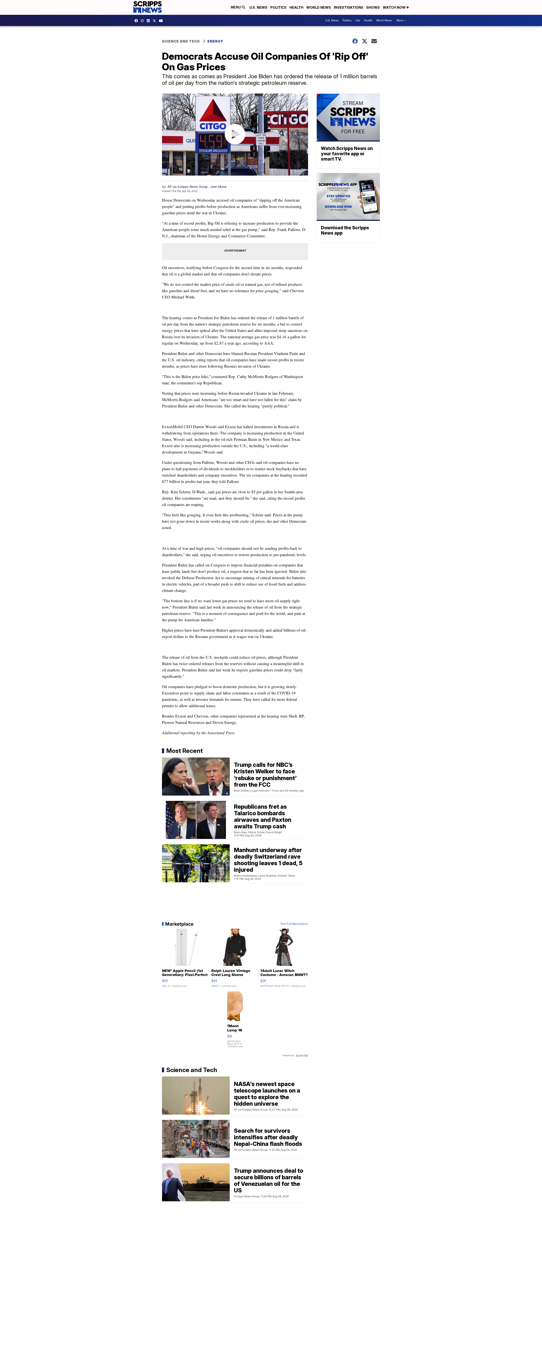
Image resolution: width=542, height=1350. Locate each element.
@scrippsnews (162, 20)
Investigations (348, 7)
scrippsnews (137, 20)
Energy (215, 41)
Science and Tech (181, 41)
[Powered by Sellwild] (302, 1055)
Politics (278, 7)
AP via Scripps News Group (187, 187)
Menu (236, 7)
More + (401, 20)
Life (357, 20)
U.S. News (258, 7)
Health (296, 7)
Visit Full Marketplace (294, 923)
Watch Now (394, 7)
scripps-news (149, 20)
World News (318, 7)
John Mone (218, 187)
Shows (373, 7)
